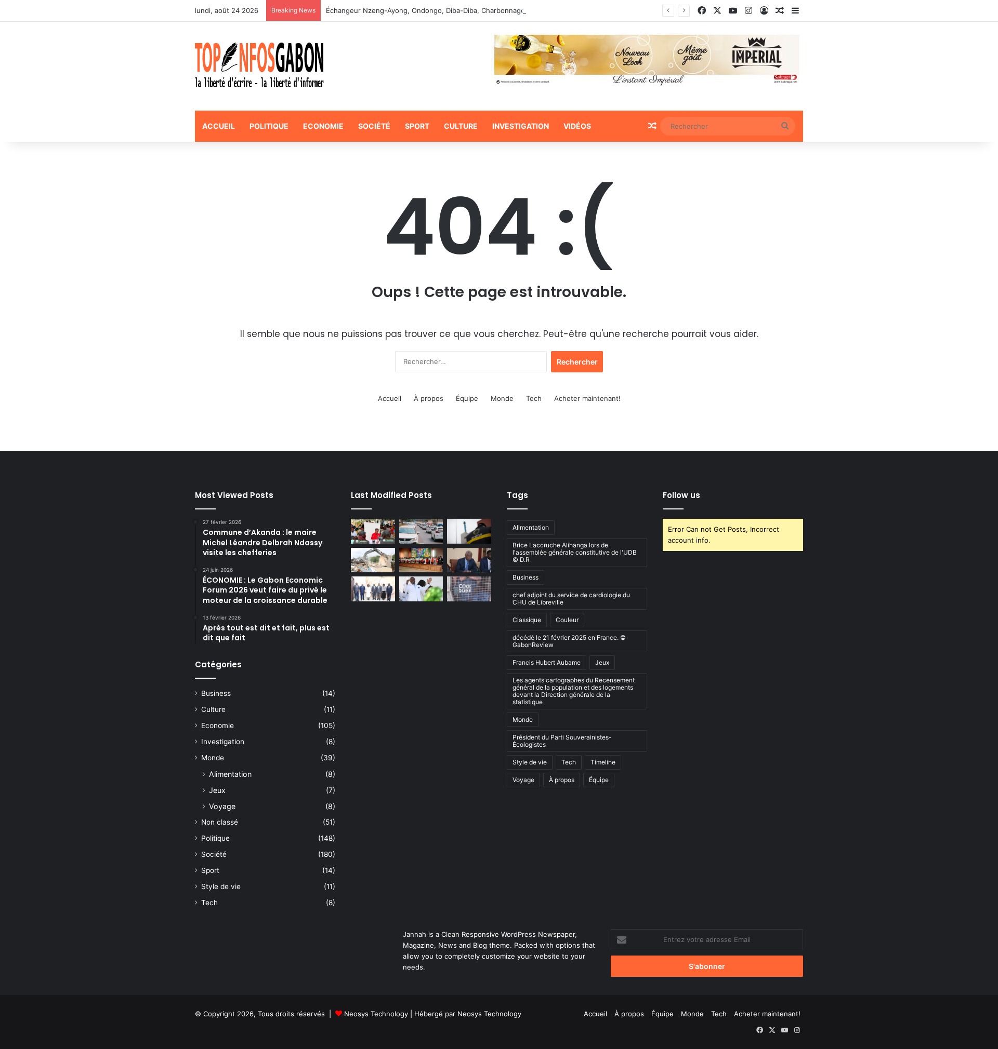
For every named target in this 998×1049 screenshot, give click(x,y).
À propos (428, 398)
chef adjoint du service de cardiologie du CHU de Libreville (571, 598)
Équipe (467, 398)
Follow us (681, 495)
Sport (417, 126)
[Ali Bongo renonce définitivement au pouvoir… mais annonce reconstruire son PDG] (421, 588)
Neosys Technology (376, 1014)
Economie (323, 126)
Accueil (218, 126)
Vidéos (577, 126)
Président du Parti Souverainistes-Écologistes (562, 740)
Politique (269, 126)
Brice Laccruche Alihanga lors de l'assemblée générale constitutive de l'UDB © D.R (575, 552)
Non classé (219, 822)
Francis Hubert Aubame (547, 662)
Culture (461, 126)
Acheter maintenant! (587, 398)
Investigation (520, 126)
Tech (534, 398)
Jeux (217, 790)
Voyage (222, 806)
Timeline (602, 762)
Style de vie (221, 886)
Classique (527, 620)
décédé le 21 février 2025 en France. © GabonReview (569, 641)
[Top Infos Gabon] (259, 66)
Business (216, 693)
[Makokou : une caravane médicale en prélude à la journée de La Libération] (373, 531)
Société (374, 126)
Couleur (567, 620)
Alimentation (230, 774)
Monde (502, 398)
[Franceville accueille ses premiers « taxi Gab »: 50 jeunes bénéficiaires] (421, 531)
